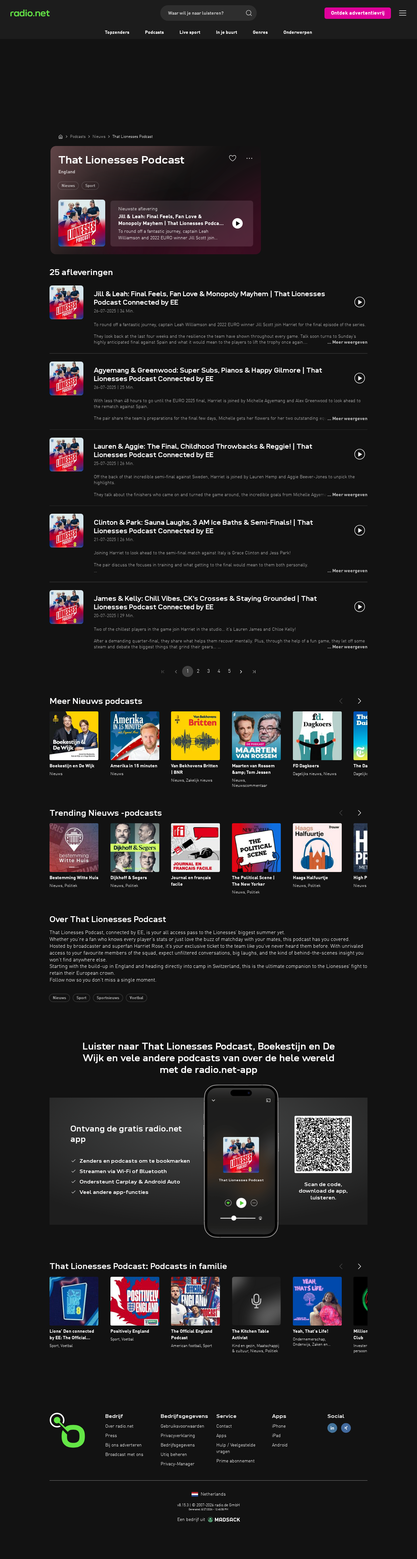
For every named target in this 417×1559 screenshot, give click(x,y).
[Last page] (254, 672)
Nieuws (68, 186)
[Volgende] (359, 698)
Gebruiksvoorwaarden (182, 1426)
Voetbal (136, 998)
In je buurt (226, 32)
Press (111, 1435)
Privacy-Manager (177, 1464)
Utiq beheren (174, 1454)
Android (280, 1445)
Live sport (190, 32)
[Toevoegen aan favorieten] (232, 158)
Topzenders (117, 32)
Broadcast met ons (124, 1454)
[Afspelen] (237, 223)
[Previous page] (176, 672)
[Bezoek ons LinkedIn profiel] (332, 1428)
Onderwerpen (297, 32)
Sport (90, 186)
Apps (221, 1435)
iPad (276, 1435)
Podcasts (154, 32)
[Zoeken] (249, 13)
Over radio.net (119, 1426)
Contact (224, 1426)
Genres (260, 32)
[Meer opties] (249, 158)
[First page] (163, 672)
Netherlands (212, 1494)
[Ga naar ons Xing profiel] (346, 1428)
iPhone (279, 1426)
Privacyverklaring (178, 1435)
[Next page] (241, 672)
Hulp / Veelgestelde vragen (235, 1448)
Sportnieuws (108, 998)
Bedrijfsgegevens (178, 1445)
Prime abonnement (235, 1461)
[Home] (60, 136)
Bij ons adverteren (123, 1445)
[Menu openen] (403, 13)
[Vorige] (341, 698)
